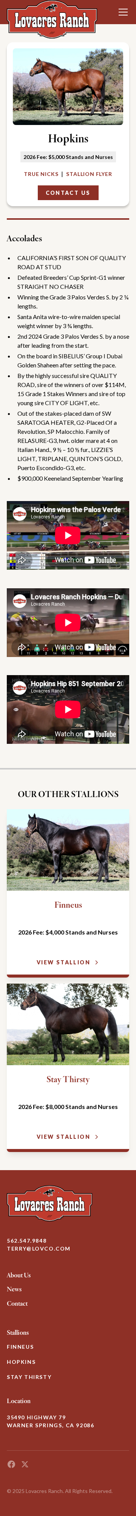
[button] (121, 12)
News (14, 1289)
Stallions (18, 1332)
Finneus (20, 1346)
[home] (52, 12)
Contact (17, 1303)
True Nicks (41, 174)
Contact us (68, 193)
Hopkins (21, 1362)
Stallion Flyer (89, 174)
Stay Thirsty (29, 1377)
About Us (19, 1275)
